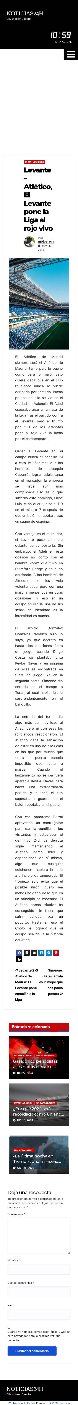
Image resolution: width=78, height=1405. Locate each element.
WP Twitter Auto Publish (22, 1403)
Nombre (14, 1260)
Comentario (16, 1214)
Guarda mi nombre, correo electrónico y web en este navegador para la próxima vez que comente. (39, 1336)
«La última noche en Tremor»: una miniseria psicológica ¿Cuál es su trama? (35, 1164)
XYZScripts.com (61, 1403)
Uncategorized (34, 162)
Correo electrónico (21, 1282)
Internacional (23, 1055)
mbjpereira (46, 241)
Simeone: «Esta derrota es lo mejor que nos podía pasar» (51, 982)
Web (10, 1305)
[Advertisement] (39, 101)
